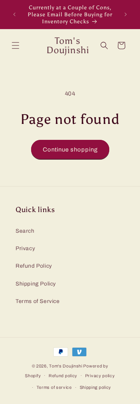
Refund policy (63, 375)
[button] (15, 45)
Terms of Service (38, 301)
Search (25, 231)
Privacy (25, 248)
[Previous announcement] (14, 14)
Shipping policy (96, 387)
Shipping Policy (36, 284)
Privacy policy (100, 375)
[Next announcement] (125, 14)
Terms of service (54, 387)
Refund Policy (34, 266)
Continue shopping (70, 149)
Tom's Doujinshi (65, 366)
